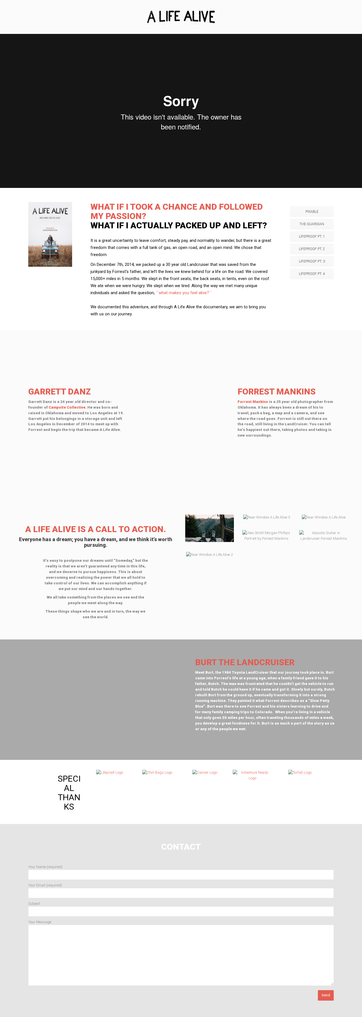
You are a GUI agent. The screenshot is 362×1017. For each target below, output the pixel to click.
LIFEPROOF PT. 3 (312, 261)
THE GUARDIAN (311, 224)
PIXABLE (311, 212)
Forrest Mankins (253, 402)
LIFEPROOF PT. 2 (312, 249)
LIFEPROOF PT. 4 (312, 274)
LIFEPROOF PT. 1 (312, 236)
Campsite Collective (67, 407)
